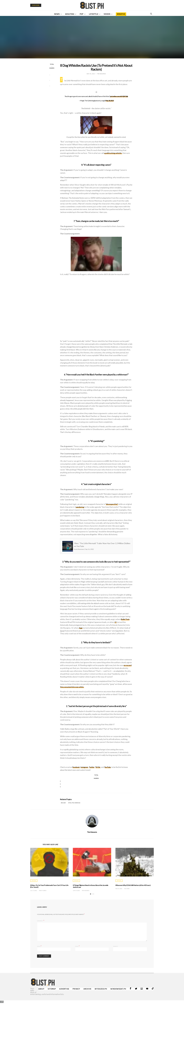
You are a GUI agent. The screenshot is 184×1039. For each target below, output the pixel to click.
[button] (90, 894)
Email (77, 946)
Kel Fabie (127, 888)
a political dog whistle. (113, 153)
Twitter (91, 767)
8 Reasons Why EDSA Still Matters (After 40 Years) (132, 885)
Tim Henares (92, 832)
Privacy (76, 989)
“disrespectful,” (111, 504)
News (57, 14)
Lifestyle (93, 14)
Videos (107, 14)
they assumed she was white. (72, 687)
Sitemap (52, 989)
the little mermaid (74, 802)
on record (127, 665)
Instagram (84, 767)
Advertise (64, 989)
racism (64, 802)
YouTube (107, 767)
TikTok (97, 767)
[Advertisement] (92, 1018)
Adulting (69, 14)
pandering (80, 507)
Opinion (34, 880)
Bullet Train (125, 619)
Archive (87, 989)
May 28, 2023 (109, 101)
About (41, 989)
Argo (80, 628)
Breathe (121, 14)
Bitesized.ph (101, 989)
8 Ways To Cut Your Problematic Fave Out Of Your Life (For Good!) (49, 886)
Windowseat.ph (118, 989)
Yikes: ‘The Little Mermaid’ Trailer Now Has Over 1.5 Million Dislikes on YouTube (92, 546)
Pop (81, 14)
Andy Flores (42, 890)
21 (115, 622)
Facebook (76, 767)
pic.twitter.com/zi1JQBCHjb (119, 96)
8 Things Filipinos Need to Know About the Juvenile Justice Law (90, 886)
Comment (40, 920)
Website (115, 946)
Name (39, 946)
